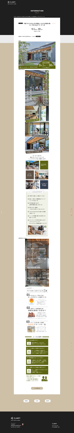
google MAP (38, 36)
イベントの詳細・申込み (37, 388)
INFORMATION (19, 16)
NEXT (47, 400)
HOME (15, 16)
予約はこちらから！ (21, 69)
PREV (26, 400)
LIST (37, 400)
